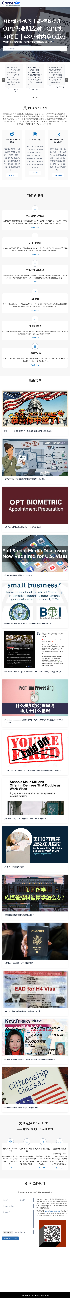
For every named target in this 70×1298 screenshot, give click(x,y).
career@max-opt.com (52, 1211)
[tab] (32, 97)
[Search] (63, 49)
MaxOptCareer (43, 1295)
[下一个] (66, 80)
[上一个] (3, 80)
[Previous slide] (2, 34)
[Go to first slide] (67, 34)
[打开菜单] (66, 3)
